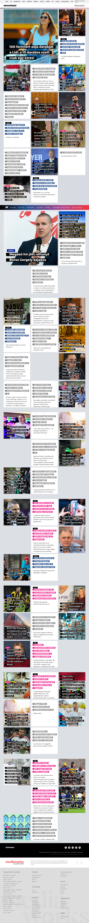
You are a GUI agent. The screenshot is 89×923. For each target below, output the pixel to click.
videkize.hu (63, 874)
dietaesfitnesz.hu (36, 917)
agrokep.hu (35, 892)
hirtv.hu (34, 879)
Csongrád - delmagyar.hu (10, 883)
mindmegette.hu (36, 913)
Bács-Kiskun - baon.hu (9, 875)
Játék (72, 1)
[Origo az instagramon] (73, 848)
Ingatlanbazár (65, 1)
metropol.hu (63, 889)
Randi (58, 1)
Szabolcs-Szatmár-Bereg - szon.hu (13, 904)
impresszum (73, 852)
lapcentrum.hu (64, 908)
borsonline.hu (64, 884)
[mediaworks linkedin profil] (81, 862)
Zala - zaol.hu (7, 912)
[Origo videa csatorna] (76, 848)
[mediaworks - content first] (15, 862)
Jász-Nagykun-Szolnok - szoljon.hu (13, 896)
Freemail (36, 1)
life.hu (62, 891)
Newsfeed (29, 1)
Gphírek (48, 1)
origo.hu (34, 881)
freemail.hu (63, 901)
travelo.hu (34, 915)
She (52, 1)
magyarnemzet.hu (37, 875)
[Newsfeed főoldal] (10, 848)
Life (11, 1)
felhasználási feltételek (56, 852)
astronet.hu (35, 900)
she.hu (62, 893)
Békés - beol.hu (7, 879)
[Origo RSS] (80, 848)
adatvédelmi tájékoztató (44, 852)
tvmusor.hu (63, 876)
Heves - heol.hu (7, 894)
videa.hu (62, 905)
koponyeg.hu (64, 903)
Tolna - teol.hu (7, 906)
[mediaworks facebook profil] (77, 862)
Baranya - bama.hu (8, 877)
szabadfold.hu (36, 877)
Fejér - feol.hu (7, 887)
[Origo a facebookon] (66, 848)
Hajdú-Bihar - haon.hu (9, 891)
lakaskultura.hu (36, 904)
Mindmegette (17, 1)
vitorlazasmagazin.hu (66, 872)
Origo (7, 1)
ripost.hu (62, 886)
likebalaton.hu (36, 909)
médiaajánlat (80, 852)
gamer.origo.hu (36, 907)
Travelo (42, 1)
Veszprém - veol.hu (8, 910)
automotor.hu (35, 902)
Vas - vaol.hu (7, 908)
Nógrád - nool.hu (8, 900)
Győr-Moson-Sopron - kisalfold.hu (12, 889)
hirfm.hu (62, 918)
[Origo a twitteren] (69, 848)
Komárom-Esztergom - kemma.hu (12, 898)
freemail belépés (79, 6)
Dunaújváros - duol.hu (9, 885)
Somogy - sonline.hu (9, 902)
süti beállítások (66, 852)
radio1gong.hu (64, 916)
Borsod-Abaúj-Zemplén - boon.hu (12, 881)
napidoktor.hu (35, 911)
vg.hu (33, 890)
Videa (23, 1)
